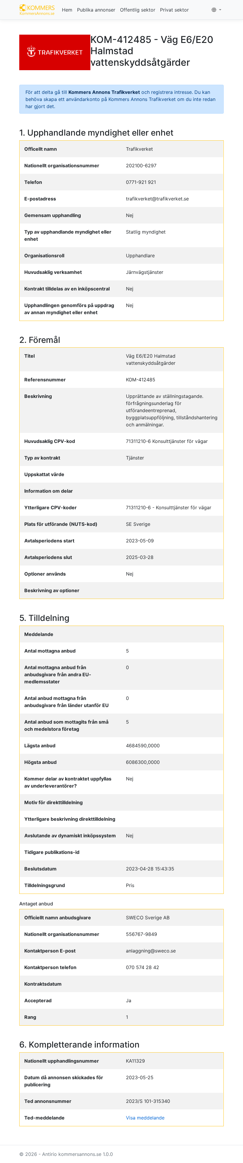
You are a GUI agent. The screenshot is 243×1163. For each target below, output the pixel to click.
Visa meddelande (145, 1118)
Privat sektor (174, 10)
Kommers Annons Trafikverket (104, 92)
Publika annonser (96, 10)
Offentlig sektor (137, 10)
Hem (67, 10)
